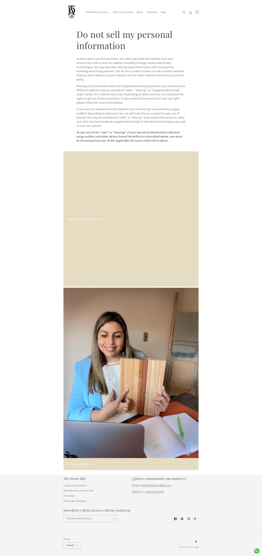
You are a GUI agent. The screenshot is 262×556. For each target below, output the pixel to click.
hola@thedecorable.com (155, 485)
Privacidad (68, 496)
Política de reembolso (74, 501)
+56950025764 (154, 492)
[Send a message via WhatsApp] (257, 551)
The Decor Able (192, 547)
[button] (97, 12)
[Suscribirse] (114, 518)
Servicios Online (78, 464)
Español (70, 545)
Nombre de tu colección (84, 219)
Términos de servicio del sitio (78, 490)
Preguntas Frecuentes (75, 485)
